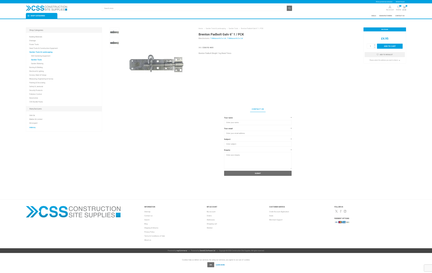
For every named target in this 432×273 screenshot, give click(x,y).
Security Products (36, 90)
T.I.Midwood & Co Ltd (218, 38)
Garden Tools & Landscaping (40, 52)
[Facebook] (341, 211)
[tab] (258, 109)
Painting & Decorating (37, 83)
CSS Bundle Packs (36, 102)
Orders (209, 216)
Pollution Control (35, 94)
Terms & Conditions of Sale (154, 236)
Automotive (33, 98)
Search (289, 8)
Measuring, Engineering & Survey (41, 79)
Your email (228, 129)
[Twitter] (336, 211)
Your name (228, 118)
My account (390, 10)
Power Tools (34, 44)
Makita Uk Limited (35, 119)
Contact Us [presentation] (258, 109)
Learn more (220, 265)
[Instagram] (345, 211)
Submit (258, 173)
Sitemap (147, 212)
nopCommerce (182, 251)
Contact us (148, 216)
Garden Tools (36, 60)
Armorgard (33, 123)
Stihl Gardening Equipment (40, 56)
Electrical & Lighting (36, 71)
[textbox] (194, 8)
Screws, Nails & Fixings (37, 75)
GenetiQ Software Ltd (207, 251)
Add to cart (390, 46)
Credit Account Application (279, 212)
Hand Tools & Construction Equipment (43, 48)
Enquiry (227, 150)
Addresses (211, 220)
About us (147, 240)
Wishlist (210, 228)
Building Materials (35, 37)
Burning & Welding (36, 67)
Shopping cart (212, 224)
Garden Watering (37, 64)
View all (32, 127)
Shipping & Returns (151, 228)
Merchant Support (275, 220)
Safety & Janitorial (36, 86)
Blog (146, 224)
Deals (271, 216)
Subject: (227, 139)
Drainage (32, 41)
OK (211, 265)
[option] (114, 32)
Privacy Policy (149, 232)
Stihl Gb (32, 115)
